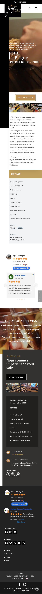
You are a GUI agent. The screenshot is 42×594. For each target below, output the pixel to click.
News (7, 560)
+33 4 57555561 (18, 228)
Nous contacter (25, 98)
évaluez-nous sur (20, 268)
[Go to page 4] (24, 299)
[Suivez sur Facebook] (8, 474)
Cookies (20, 573)
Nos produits (10, 554)
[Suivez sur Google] (18, 474)
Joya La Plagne (19, 255)
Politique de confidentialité (17, 576)
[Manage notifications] (37, 589)
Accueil (8, 550)
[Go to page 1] (19, 299)
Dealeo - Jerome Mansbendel (21, 509)
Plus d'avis (21, 522)
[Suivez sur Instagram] (13, 474)
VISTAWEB (25, 591)
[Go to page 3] (22, 299)
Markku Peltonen (21, 276)
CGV (32, 576)
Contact (15, 174)
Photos (8, 557)
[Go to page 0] (17, 299)
